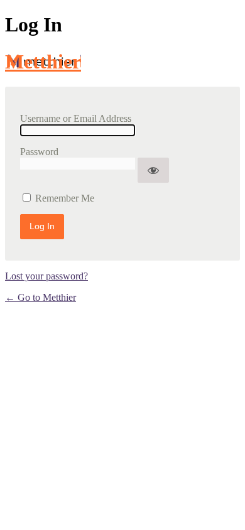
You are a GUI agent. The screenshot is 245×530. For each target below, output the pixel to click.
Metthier (43, 61)
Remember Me (64, 198)
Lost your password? (46, 276)
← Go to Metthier (40, 297)
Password (39, 151)
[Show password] (153, 170)
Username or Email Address (75, 118)
